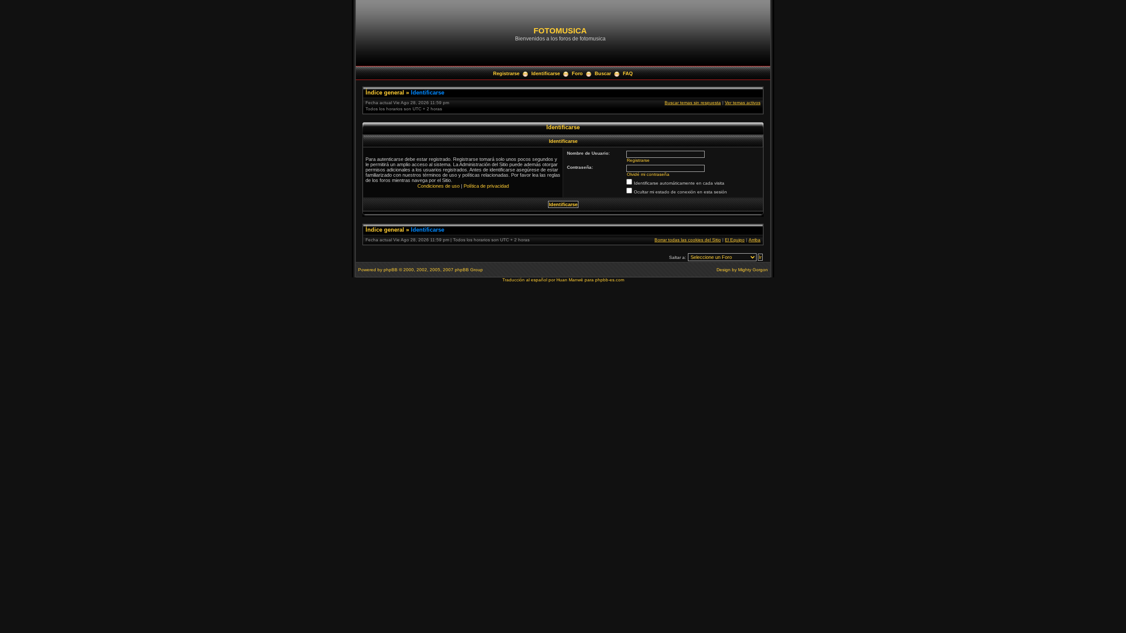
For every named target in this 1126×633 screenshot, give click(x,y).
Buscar (603, 73)
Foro (577, 73)
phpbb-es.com (609, 279)
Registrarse (506, 73)
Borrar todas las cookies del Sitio (687, 239)
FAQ (628, 73)
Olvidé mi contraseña (648, 174)
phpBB (391, 269)
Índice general (385, 92)
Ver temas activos (742, 102)
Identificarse (545, 73)
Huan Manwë (569, 279)
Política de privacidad (486, 186)
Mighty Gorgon (753, 269)
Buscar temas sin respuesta (693, 102)
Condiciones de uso (438, 186)
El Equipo (735, 239)
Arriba (754, 239)
